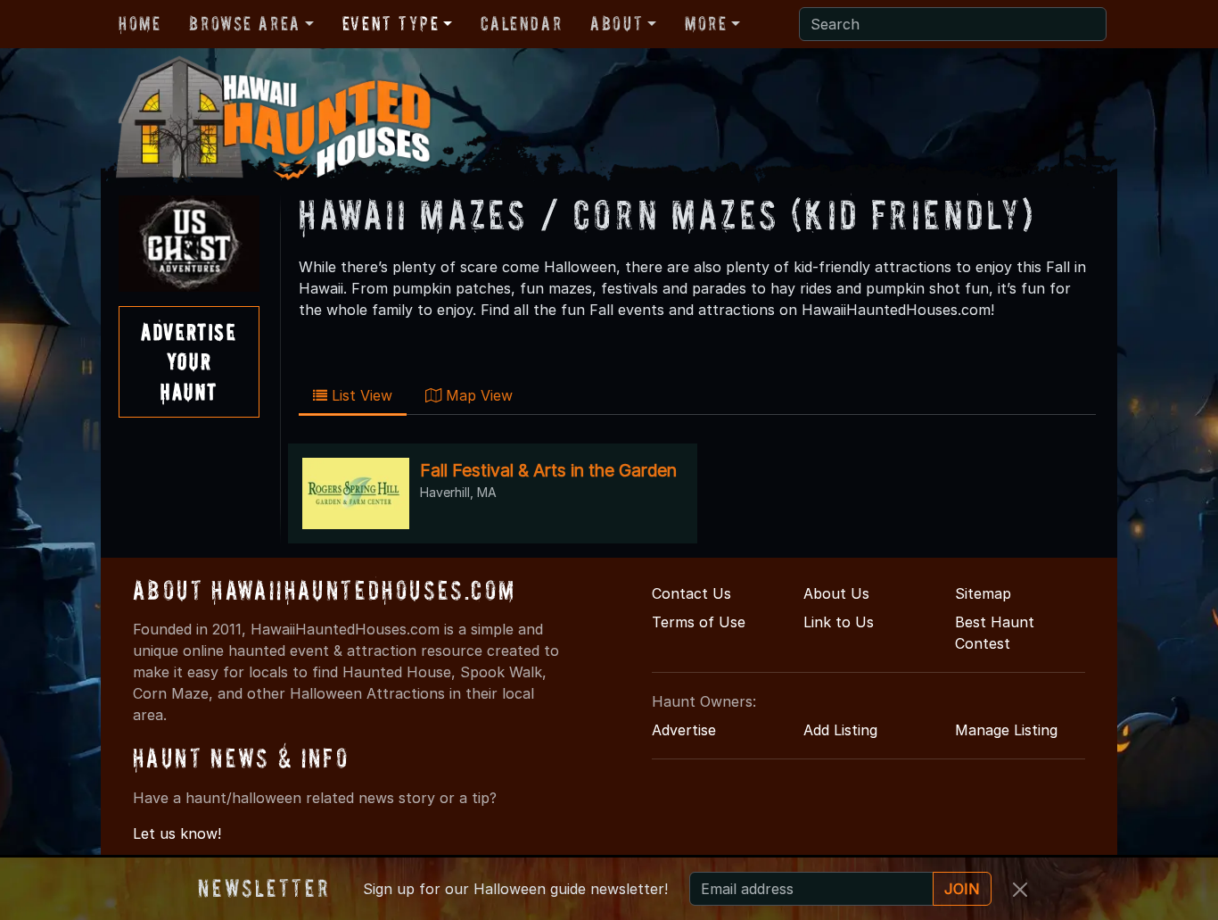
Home (139, 23)
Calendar (521, 23)
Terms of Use (698, 622)
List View (359, 395)
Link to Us (838, 622)
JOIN (962, 889)
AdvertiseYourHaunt (188, 361)
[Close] (1020, 889)
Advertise (684, 730)
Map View (477, 395)
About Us (836, 593)
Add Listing (840, 730)
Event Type (391, 23)
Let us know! (177, 833)
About (616, 23)
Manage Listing (1006, 730)
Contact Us (691, 593)
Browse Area (244, 23)
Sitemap (983, 593)
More (706, 23)
